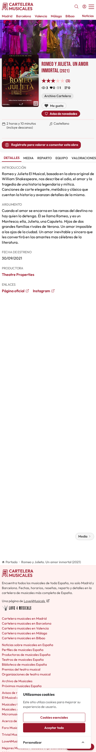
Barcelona (23, 16)
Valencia (41, 16)
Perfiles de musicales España (22, 650)
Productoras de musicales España (26, 655)
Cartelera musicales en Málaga (24, 633)
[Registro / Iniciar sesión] (84, 6)
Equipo (61, 158)
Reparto (44, 158)
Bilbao (70, 16)
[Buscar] (76, 6)
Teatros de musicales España (23, 659)
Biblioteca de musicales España (24, 664)
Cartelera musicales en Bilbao (23, 638)
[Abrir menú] (91, 6)
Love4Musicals (35, 601)
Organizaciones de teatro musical (26, 674)
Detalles (12, 158)
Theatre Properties (18, 274)
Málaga (56, 16)
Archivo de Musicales (17, 681)
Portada (11, 562)
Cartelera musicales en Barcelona (26, 623)
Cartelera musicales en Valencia (25, 628)
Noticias (88, 16)
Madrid (7, 16)
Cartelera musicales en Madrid (24, 618)
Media (28, 158)
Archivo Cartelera (57, 96)
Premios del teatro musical (21, 669)
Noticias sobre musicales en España (27, 645)
